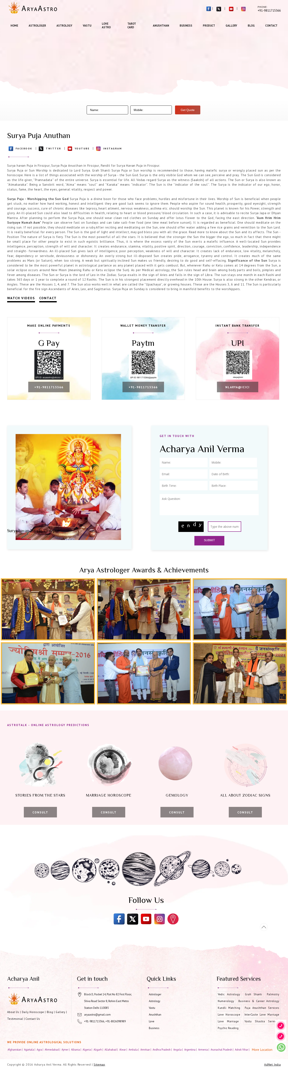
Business (186, 25)
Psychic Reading (228, 1028)
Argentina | (190, 1049)
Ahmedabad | (53, 1049)
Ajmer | (66, 1049)
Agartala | (30, 1049)
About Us (13, 1012)
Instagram (112, 148)
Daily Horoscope (33, 1012)
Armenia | (204, 1049)
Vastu (87, 25)
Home (14, 25)
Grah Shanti (253, 994)
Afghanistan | (15, 1049)
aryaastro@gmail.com (97, 1014)
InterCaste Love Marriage (262, 1014)
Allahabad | (111, 1049)
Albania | (76, 1049)
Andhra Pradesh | (162, 1049)
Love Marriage (228, 1021)
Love (151, 1021)
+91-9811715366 (48, 387)
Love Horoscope (229, 1014)
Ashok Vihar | (242, 1049)
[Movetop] (264, 927)
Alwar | (123, 1049)
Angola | (178, 1049)
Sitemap (99, 1064)
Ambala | (134, 1049)
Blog (251, 25)
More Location (262, 1049)
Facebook (24, 148)
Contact (271, 25)
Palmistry (273, 994)
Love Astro (106, 25)
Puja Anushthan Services (262, 1008)
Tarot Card (131, 25)
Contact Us (33, 1019)
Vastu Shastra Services (262, 1021)
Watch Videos (21, 298)
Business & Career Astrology (258, 1001)
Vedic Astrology (229, 994)
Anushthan (161, 25)
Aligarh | (99, 1049)
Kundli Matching (229, 1008)
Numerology (226, 1001)
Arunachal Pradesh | (222, 1049)
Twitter (53, 148)
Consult (40, 812)
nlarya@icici (237, 387)
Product (209, 25)
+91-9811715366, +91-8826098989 (105, 1021)
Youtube (82, 148)
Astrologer (37, 25)
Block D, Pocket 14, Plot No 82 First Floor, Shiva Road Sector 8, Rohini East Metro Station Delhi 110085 (108, 1001)
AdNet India (272, 1064)
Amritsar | (146, 1049)
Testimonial (15, 1019)
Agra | (40, 1049)
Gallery (231, 25)
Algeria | (88, 1049)
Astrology (64, 25)
